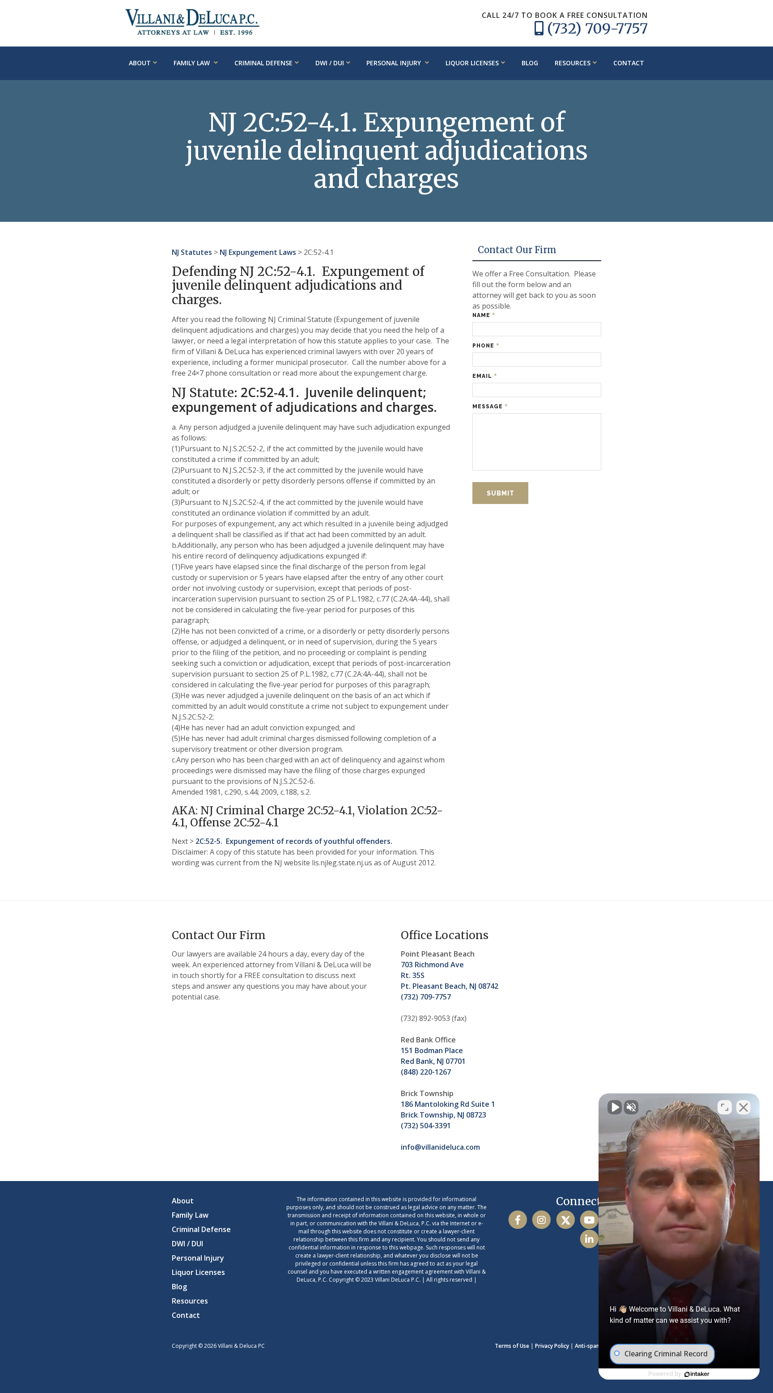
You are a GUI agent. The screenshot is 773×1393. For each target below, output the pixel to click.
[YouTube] (589, 1220)
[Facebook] (518, 1220)
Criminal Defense (263, 63)
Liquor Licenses (472, 63)
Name (484, 315)
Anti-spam (588, 1346)
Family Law (193, 63)
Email (484, 376)
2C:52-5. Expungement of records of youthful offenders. (293, 841)
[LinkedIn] (589, 1239)
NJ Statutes (192, 252)
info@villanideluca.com (440, 1147)
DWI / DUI (329, 63)
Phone (486, 345)
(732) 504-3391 (426, 1125)
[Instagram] (541, 1220)
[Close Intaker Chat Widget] (743, 1107)
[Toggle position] (725, 1107)
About (140, 63)
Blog (530, 63)
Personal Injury (394, 63)
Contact (628, 63)
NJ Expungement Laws (258, 252)
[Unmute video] (614, 1107)
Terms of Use (512, 1346)
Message (490, 406)
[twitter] (565, 1220)
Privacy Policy (552, 1346)
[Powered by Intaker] (697, 1374)
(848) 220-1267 (426, 1072)
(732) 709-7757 (597, 29)
